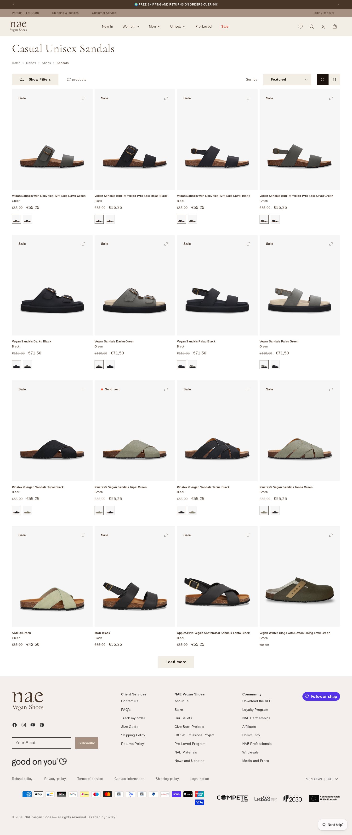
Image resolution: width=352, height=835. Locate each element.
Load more (175, 662)
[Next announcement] (338, 4)
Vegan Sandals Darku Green (114, 341)
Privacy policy (55, 779)
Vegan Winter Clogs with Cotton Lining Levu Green (295, 633)
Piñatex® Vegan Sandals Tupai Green (121, 487)
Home (16, 63)
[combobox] (321, 778)
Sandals (63, 63)
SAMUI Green (21, 633)
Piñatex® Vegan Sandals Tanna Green (286, 487)
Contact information (129, 779)
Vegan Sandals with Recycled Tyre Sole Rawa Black (131, 196)
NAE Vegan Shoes (38, 817)
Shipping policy (167, 779)
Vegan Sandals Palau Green (279, 341)
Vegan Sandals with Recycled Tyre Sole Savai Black (213, 196)
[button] (131, 26)
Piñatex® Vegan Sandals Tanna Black (203, 487)
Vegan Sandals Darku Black (31, 341)
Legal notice (199, 779)
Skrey (110, 817)
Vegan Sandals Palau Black (196, 341)
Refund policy (22, 779)
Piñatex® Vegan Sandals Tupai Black (38, 487)
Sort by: (252, 79)
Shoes (46, 63)
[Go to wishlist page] (300, 26)
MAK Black (102, 633)
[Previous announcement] (13, 4)
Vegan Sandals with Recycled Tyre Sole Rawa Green (49, 196)
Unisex (31, 63)
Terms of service (90, 779)
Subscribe (87, 743)
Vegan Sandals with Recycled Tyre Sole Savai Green (296, 196)
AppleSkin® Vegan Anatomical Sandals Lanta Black (213, 633)
